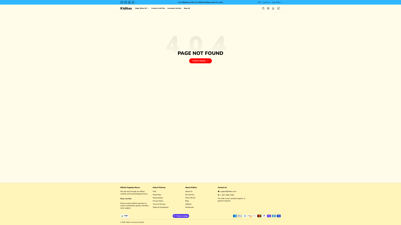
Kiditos (128, 222)
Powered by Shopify (137, 222)
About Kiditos (276, 2)
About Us (188, 191)
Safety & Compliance (161, 207)
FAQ (154, 191)
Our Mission (189, 194)
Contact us (266, 2)
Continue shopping (199, 61)
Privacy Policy (158, 201)
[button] (263, 8)
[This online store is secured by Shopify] (124, 216)
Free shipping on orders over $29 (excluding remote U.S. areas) (200, 2)
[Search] (263, 8)
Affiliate (188, 204)
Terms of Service (159, 204)
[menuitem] (168, 191)
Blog (187, 201)
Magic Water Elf (141, 8)
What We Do (190, 198)
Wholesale (189, 207)
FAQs (259, 2)
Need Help (157, 194)
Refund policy (158, 198)
